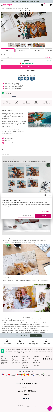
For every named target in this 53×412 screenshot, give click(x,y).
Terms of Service (29, 405)
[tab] (11, 45)
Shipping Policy (4, 360)
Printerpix (23, 405)
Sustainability (25, 367)
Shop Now (36, 336)
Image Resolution (16, 362)
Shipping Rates (4, 362)
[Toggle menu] (1, 5)
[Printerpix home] (7, 5)
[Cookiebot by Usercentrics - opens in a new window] (45, 195)
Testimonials (25, 362)
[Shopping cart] (51, 5)
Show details (45, 211)
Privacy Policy (36, 364)
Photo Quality (15, 360)
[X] (49, 359)
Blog (13, 359)
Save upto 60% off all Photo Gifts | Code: (26, 1)
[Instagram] (45, 359)
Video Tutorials (15, 364)
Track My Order (36, 362)
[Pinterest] (47, 359)
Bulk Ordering (4, 364)
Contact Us (35, 360)
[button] (26, 57)
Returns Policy (36, 365)
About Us (24, 360)
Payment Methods (5, 359)
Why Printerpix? (26, 359)
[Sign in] (47, 5)
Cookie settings (25, 215)
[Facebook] (43, 359)
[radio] (8, 50)
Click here (14, 96)
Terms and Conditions (24, 364)
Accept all (43, 215)
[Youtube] (51, 359)
